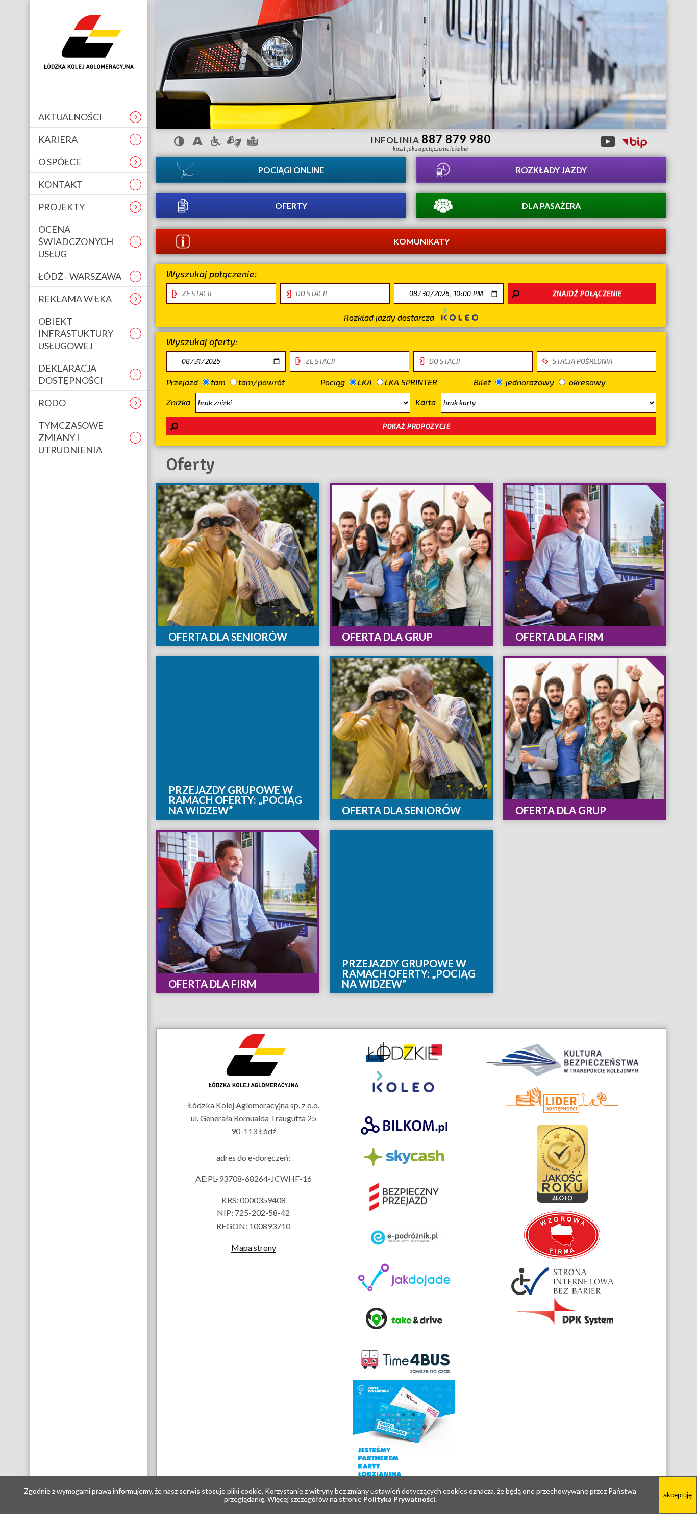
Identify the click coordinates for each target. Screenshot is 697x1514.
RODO (52, 402)
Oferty (291, 205)
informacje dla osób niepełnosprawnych (215, 141)
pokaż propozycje (417, 426)
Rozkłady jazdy (551, 170)
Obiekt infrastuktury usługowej (75, 333)
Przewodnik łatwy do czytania (252, 141)
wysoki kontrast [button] (179, 141)
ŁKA (364, 382)
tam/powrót (261, 382)
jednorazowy (528, 382)
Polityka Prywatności (399, 1499)
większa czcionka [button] (197, 141)
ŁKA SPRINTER (410, 382)
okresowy (587, 382)
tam (218, 382)
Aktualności (70, 117)
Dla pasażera (551, 205)
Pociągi (291, 170)
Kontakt (60, 184)
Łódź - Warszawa (79, 276)
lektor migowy (234, 141)
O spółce (59, 161)
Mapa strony (253, 1247)
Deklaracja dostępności (70, 374)
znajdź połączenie (587, 293)
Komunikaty (421, 241)
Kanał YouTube (607, 141)
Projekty (61, 206)
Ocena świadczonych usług (75, 241)
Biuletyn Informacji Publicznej (634, 143)
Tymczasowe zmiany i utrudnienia (71, 437)
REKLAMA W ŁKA (75, 298)
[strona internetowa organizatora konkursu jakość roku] (562, 1199)
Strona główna (89, 42)
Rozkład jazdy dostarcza (390, 317)
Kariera (58, 139)
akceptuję (679, 1502)
